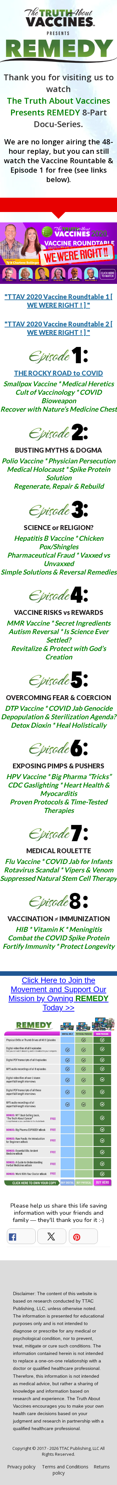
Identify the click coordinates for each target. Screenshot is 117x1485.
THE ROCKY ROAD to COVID (58, 373)
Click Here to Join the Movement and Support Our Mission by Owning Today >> (58, 994)
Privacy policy (21, 1467)
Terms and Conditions (65, 1467)
